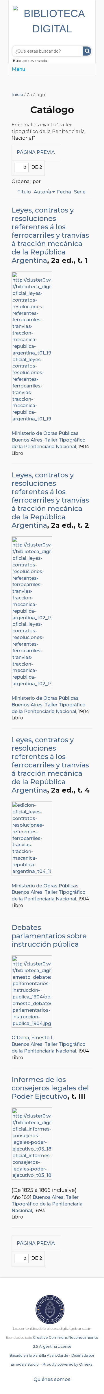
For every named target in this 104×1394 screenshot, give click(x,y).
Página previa (36, 152)
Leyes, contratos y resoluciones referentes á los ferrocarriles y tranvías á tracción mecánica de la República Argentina (50, 235)
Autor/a (42, 192)
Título (24, 192)
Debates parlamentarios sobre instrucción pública (49, 935)
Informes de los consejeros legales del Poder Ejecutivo (50, 1088)
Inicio (17, 94)
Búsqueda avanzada (30, 60)
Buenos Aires (27, 440)
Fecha (64, 192)
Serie (80, 192)
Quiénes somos (52, 1379)
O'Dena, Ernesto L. (33, 1037)
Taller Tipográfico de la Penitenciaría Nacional (47, 1203)
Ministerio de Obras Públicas (45, 433)
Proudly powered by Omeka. (68, 1364)
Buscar (87, 51)
